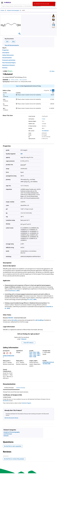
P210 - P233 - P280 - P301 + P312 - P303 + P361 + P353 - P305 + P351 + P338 (35, 354)
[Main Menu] (2, 2)
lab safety (14, 320)
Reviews (4, 67)
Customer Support (26, 403)
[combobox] (28, 6)
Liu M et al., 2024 (14, 290)
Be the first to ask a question (12, 446)
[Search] (54, 6)
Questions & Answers (8, 65)
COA (7, 41)
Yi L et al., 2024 (31, 299)
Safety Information (8, 55)
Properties (5, 50)
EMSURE (10, 318)
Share (52, 71)
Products (2, 10)
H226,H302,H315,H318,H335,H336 (48, 363)
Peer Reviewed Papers (9, 62)
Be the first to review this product (14, 459)
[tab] (4, 10)
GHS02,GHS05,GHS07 (8, 356)
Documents (6, 400)
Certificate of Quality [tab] (20, 387)
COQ (13, 41)
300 (21, 154)
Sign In (18, 86)
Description (5, 52)
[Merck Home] (7, 2)
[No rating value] (6, 79)
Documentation (7, 57)
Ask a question (23, 79)
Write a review (14, 79)
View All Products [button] (28, 342)
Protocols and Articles (8, 60)
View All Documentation (12, 45)
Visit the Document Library (11, 418)
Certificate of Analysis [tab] (9, 387)
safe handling (39, 320)
